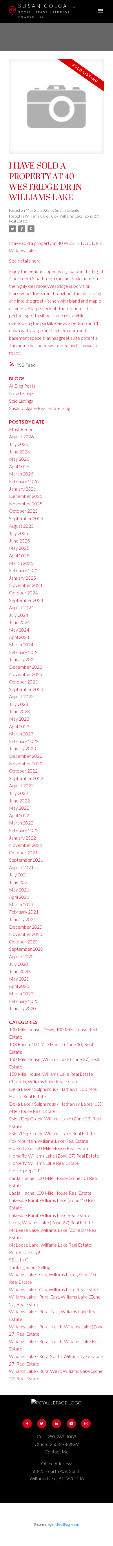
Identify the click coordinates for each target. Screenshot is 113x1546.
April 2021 (19, 897)
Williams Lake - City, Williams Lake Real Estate (54, 1289)
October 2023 (23, 681)
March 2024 (21, 644)
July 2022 (18, 793)
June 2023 (19, 711)
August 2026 (21, 436)
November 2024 (25, 585)
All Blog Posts (22, 385)
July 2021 (18, 874)
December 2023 (25, 667)
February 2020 (24, 1001)
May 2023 (19, 719)
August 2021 (21, 867)
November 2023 (25, 674)
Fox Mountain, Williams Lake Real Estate (48, 1141)
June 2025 (19, 540)
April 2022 (19, 815)
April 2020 (19, 986)
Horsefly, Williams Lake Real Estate (44, 1163)
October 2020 (23, 941)
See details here (25, 260)
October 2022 (23, 770)
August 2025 (21, 526)
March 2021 (21, 904)
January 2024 (22, 659)
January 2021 (22, 919)
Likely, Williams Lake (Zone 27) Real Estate (51, 1222)
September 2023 (26, 689)
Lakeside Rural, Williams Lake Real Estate (49, 1215)
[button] (27, 1423)
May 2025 (19, 548)
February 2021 (24, 911)
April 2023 (19, 726)
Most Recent (22, 429)
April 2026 (19, 466)
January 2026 (22, 488)
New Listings (21, 393)
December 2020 (25, 927)
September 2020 (26, 949)
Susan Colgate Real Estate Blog (39, 408)
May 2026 (19, 459)
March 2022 (21, 822)
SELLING (18, 1259)
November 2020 (25, 934)
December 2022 (25, 756)
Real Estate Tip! (24, 1252)
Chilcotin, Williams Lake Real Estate (44, 1081)
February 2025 (24, 570)
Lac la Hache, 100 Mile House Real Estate (50, 1193)
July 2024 (18, 615)
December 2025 (25, 496)
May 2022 (19, 808)
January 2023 (22, 748)
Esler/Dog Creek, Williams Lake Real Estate (52, 1133)
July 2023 (18, 704)
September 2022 (26, 778)
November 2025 (25, 503)
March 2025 (21, 563)
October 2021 (23, 852)
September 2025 (26, 518)
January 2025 (22, 578)
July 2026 (18, 444)
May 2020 (19, 978)
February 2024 (24, 652)
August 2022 (21, 785)
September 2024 (26, 600)
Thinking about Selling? (30, 1267)
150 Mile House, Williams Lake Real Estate (51, 1074)
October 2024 (23, 592)
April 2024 (19, 637)
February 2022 (24, 830)
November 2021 (25, 845)
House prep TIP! (25, 1170)
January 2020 (22, 1008)
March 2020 (21, 993)
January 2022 (22, 837)
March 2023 (21, 733)
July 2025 (18, 533)
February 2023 (24, 741)
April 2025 (19, 555)
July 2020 (18, 964)
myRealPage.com (65, 1524)
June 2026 (19, 451)
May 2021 (19, 889)
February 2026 (24, 481)
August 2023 (21, 696)
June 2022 (19, 800)
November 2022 (25, 763)
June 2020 (19, 971)
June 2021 (19, 882)
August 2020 (21, 956)
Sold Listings (21, 401)
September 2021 (26, 859)
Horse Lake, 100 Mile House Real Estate (49, 1148)
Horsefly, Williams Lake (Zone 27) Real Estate (54, 1155)
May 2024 (19, 629)
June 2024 (19, 622)
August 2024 (21, 607)
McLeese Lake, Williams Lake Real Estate (50, 1244)
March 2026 (21, 473)
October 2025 (23, 510)
